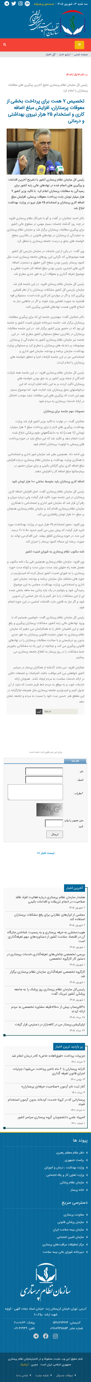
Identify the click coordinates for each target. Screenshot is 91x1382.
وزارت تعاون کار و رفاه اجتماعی (65, 1175)
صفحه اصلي (81, 54)
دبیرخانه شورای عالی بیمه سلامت (63, 1252)
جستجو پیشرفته (44, 4)
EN (27, 4)
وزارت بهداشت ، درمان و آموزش (64, 1167)
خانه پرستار (77, 1189)
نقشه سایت (42, 1375)
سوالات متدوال (64, 1375)
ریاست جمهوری (75, 1160)
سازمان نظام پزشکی (72, 1182)
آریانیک (24, 1364)
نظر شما (75, 761)
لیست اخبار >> (45, 853)
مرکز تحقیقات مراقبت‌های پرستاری (63, 1244)
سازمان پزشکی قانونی (70, 1222)
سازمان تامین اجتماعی (70, 1237)
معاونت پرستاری (74, 1214)
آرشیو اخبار (64, 54)
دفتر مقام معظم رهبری (70, 1152)
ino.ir (48, 711)
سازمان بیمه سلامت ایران (68, 1229)
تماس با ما (22, 1375)
